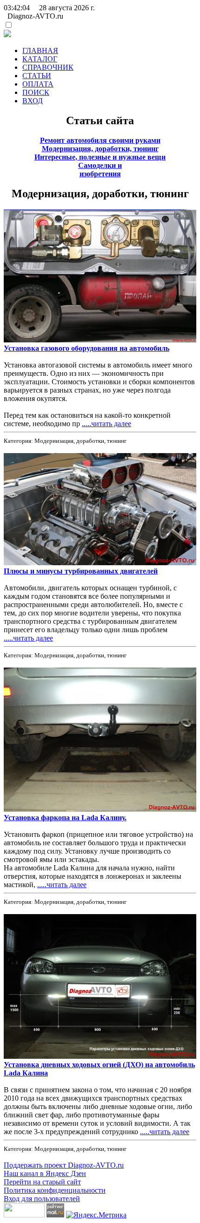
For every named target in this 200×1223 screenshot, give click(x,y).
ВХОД (32, 101)
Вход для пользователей (42, 1199)
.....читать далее (106, 424)
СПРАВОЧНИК (47, 67)
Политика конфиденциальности (55, 1190)
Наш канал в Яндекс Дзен (45, 1173)
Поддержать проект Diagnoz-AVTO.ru (64, 1165)
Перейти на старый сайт (42, 1182)
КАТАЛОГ (39, 59)
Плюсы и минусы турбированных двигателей (81, 571)
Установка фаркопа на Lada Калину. (65, 818)
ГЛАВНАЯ (40, 50)
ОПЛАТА (37, 84)
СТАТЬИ (36, 76)
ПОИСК (35, 92)
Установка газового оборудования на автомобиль (86, 348)
